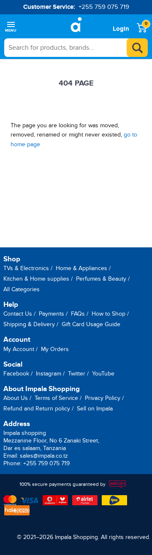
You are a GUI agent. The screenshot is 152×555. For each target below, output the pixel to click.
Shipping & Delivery (29, 324)
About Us (15, 398)
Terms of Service (56, 398)
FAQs (78, 313)
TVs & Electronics (26, 268)
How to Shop (108, 313)
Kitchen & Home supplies (36, 278)
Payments (51, 313)
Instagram (48, 373)
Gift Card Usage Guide (91, 324)
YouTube (103, 373)
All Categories (21, 289)
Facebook (16, 373)
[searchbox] (76, 47)
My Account (18, 349)
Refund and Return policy (36, 408)
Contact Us (17, 313)
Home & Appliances (81, 268)
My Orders (55, 349)
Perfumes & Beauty (101, 278)
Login (121, 29)
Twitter (76, 373)
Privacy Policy (102, 398)
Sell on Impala (95, 408)
